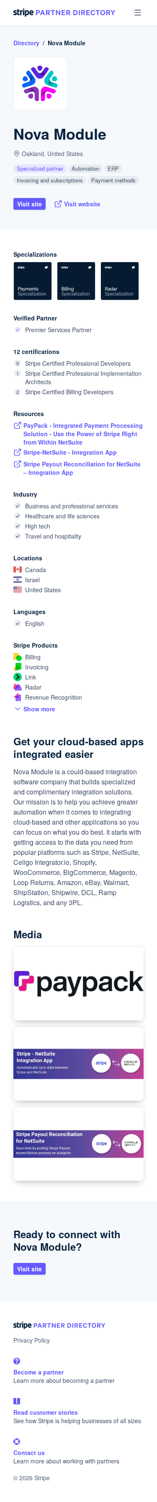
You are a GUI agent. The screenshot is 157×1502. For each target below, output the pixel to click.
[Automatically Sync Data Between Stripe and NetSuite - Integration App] (78, 1064)
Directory (26, 43)
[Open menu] (138, 12)
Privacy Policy (31, 1340)
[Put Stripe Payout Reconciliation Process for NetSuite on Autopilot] (78, 1144)
